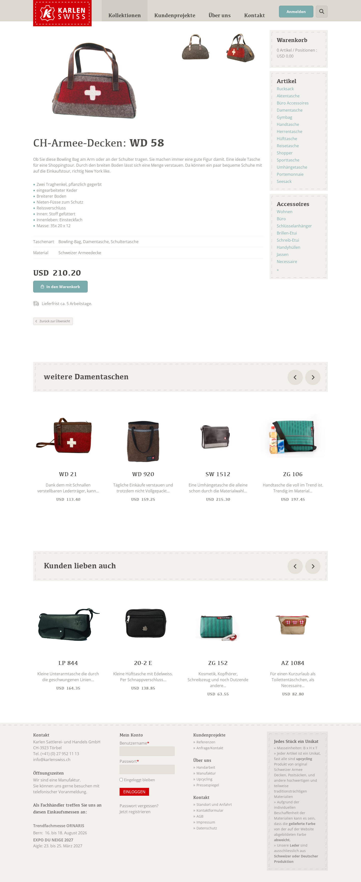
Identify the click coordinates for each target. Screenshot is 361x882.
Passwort (129, 762)
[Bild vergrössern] (195, 47)
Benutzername (134, 743)
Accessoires (293, 203)
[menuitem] (125, 10)
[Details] (68, 455)
